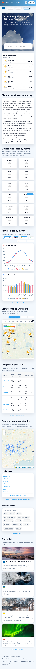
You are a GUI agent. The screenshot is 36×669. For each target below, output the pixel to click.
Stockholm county (23, 517)
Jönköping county (9, 517)
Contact (8, 659)
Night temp (20, 375)
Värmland (26, 521)
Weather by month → (18, 303)
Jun (25, 321)
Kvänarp (5, 392)
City (5, 375)
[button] (4, 325)
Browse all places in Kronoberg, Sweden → (18, 499)
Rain (27, 375)
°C (30, 2)
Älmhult (5, 478)
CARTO (32, 358)
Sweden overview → (18, 533)
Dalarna (26, 524)
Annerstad (6, 486)
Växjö (4, 387)
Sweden (18, 8)
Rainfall (24, 317)
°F (33, 2)
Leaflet (21, 358)
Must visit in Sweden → (18, 649)
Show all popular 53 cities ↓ (18, 495)
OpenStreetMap (27, 358)
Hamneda (6, 404)
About (3, 659)
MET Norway (19, 663)
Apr (17, 321)
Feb (9, 321)
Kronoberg (27, 8)
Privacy (25, 659)
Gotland (18, 528)
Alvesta (5, 484)
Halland (18, 521)
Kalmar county (8, 521)
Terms (20, 659)
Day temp (13, 375)
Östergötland (17, 524)
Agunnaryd (6, 476)
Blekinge (6, 524)
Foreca (7, 661)
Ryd (4, 398)
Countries (10, 8)
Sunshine (30, 317)
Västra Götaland (9, 513)
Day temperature (14, 317)
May (21, 321)
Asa (4, 489)
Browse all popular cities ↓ (18, 415)
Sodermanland (8, 528)
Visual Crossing (6, 663)
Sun (33, 375)
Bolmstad (6, 381)
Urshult (5, 410)
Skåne (19, 513)
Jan (5, 321)
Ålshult (5, 481)
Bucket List (15, 659)
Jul (29, 321)
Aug (33, 321)
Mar (13, 321)
